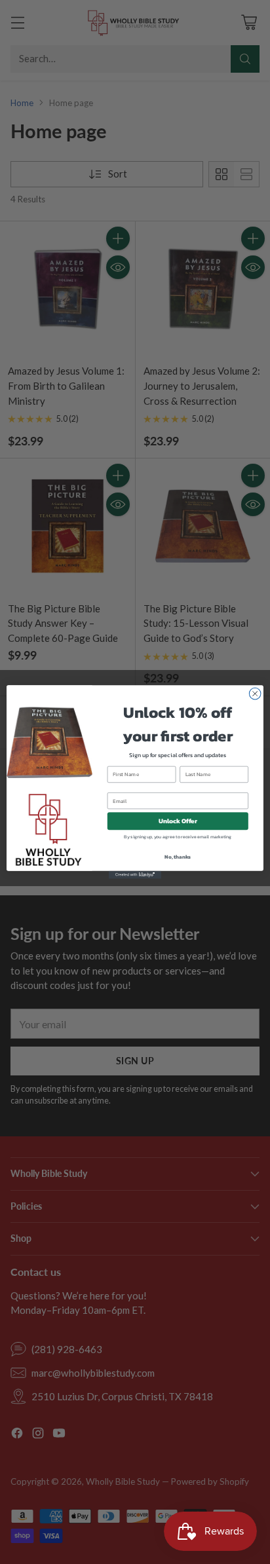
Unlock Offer (178, 821)
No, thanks (177, 857)
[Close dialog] (255, 693)
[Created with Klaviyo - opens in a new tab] (135, 875)
